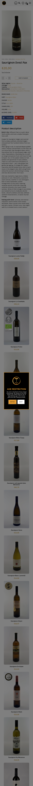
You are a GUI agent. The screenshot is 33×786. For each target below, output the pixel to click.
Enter (12, 402)
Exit (21, 402)
